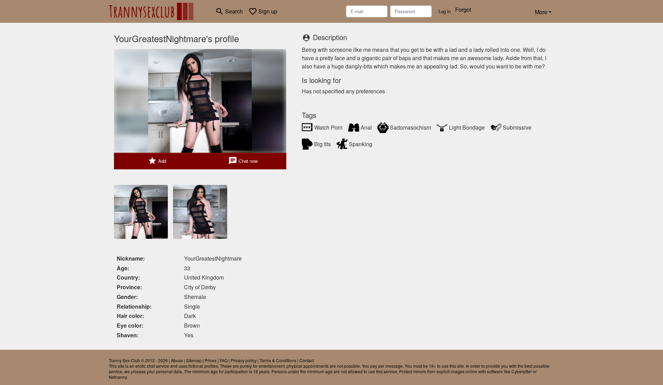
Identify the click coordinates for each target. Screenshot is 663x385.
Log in (445, 11)
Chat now (243, 160)
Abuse (177, 360)
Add (157, 160)
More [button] (541, 12)
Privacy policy (244, 360)
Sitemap (194, 360)
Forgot (463, 9)
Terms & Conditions (278, 360)
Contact (306, 360)
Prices (211, 360)
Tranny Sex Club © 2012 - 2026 (138, 360)
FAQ (224, 360)
